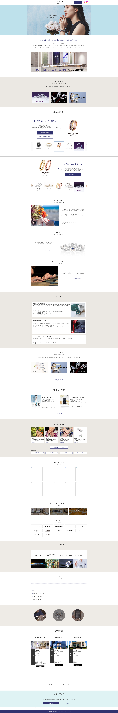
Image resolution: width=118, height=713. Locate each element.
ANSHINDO (33, 708)
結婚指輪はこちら (73, 174)
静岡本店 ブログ (37, 452)
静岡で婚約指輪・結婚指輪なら (52, 711)
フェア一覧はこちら (59, 413)
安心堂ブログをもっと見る (59, 447)
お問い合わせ (66, 703)
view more (40, 666)
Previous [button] (32, 97)
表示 (37, 435)
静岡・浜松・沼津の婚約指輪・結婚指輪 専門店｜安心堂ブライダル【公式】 (59, 2)
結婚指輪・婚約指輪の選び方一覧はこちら (59, 380)
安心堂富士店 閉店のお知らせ (59, 686)
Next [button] (48, 97)
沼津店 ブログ (66, 452)
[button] (33, 2)
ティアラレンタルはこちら (45, 250)
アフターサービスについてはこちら (73, 278)
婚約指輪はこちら (45, 132)
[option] (59, 20)
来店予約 (51, 703)
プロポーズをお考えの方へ (45, 136)
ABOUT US (53, 20)
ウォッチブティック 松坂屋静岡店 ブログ (80, 452)
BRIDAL (36, 708)
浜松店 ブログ (52, 452)
